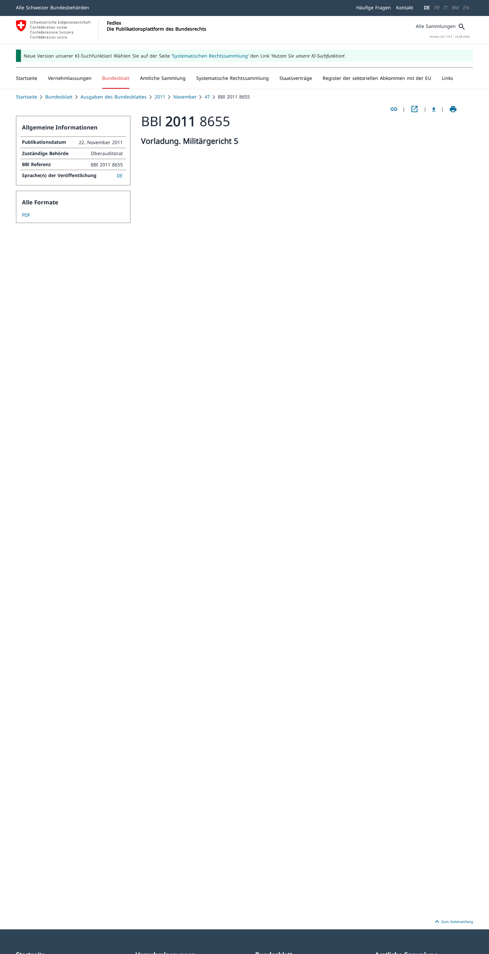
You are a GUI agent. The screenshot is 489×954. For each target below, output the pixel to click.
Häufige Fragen (373, 7)
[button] (70, 78)
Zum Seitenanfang (453, 922)
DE (427, 7)
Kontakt (404, 7)
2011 (160, 97)
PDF (26, 215)
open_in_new (414, 109)
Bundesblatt (59, 97)
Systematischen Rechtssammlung (210, 56)
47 (207, 97)
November (185, 97)
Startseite (26, 97)
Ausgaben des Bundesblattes (114, 97)
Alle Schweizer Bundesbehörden (52, 7)
